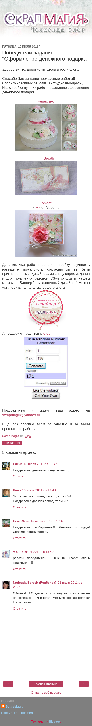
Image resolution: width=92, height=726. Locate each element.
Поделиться (12, 442)
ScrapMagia (14, 706)
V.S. (16, 551)
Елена (17, 464)
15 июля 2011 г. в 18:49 (37, 551)
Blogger (54, 721)
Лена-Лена (21, 521)
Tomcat (46, 203)
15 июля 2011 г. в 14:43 (39, 490)
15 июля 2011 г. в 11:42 (40, 464)
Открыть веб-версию (46, 692)
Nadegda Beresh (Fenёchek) (34, 582)
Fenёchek (46, 101)
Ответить (19, 476)
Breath (49, 158)
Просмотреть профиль (17, 712)
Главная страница (46, 684)
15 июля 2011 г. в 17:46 (47, 521)
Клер (46, 333)
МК (38, 207)
